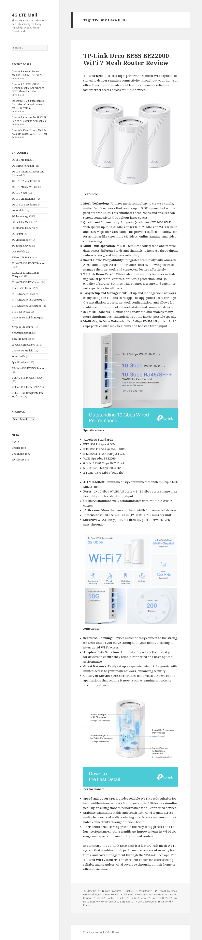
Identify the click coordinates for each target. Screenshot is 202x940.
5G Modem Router (22, 228)
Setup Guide (18, 356)
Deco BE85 (164, 891)
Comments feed (21, 453)
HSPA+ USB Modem (23, 257)
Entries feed (19, 447)
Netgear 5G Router (22, 327)
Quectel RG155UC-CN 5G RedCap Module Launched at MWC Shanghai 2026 (28, 88)
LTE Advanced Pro (22, 294)
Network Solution (22, 333)
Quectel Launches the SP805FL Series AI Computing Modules (29, 119)
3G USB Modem (21, 159)
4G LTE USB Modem (23, 204)
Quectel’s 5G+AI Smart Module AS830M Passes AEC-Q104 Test (29, 132)
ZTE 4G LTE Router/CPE (25, 387)
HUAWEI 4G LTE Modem (26, 282)
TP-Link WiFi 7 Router (100, 860)
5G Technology (20, 245)
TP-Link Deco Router (145, 901)
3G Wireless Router (23, 165)
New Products (19, 338)
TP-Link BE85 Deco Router (133, 894)
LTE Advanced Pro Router (26, 305)
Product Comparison (23, 344)
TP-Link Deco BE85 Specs (119, 901)
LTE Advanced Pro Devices (27, 300)
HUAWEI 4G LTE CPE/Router (28, 263)
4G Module (18, 210)
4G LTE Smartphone (23, 198)
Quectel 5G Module (22, 350)
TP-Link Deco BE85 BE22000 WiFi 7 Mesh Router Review (126, 59)
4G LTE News (19, 192)
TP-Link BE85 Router (103, 898)
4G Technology (20, 216)
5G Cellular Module (22, 222)
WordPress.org (20, 459)
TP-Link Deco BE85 (97, 76)
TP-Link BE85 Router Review (130, 898)
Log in (15, 442)
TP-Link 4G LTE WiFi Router (28, 368)
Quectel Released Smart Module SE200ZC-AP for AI (27, 73)
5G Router (17, 234)
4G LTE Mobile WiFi (23, 187)
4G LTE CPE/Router (23, 181)
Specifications (20, 362)
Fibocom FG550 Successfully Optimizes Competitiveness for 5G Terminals (28, 104)
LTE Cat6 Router (21, 311)
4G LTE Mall (24, 15)
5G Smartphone (21, 239)
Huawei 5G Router (22, 288)
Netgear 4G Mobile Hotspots (28, 317)
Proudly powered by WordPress (101, 932)
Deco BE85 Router (108, 894)
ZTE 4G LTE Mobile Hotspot (27, 377)
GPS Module (18, 251)
